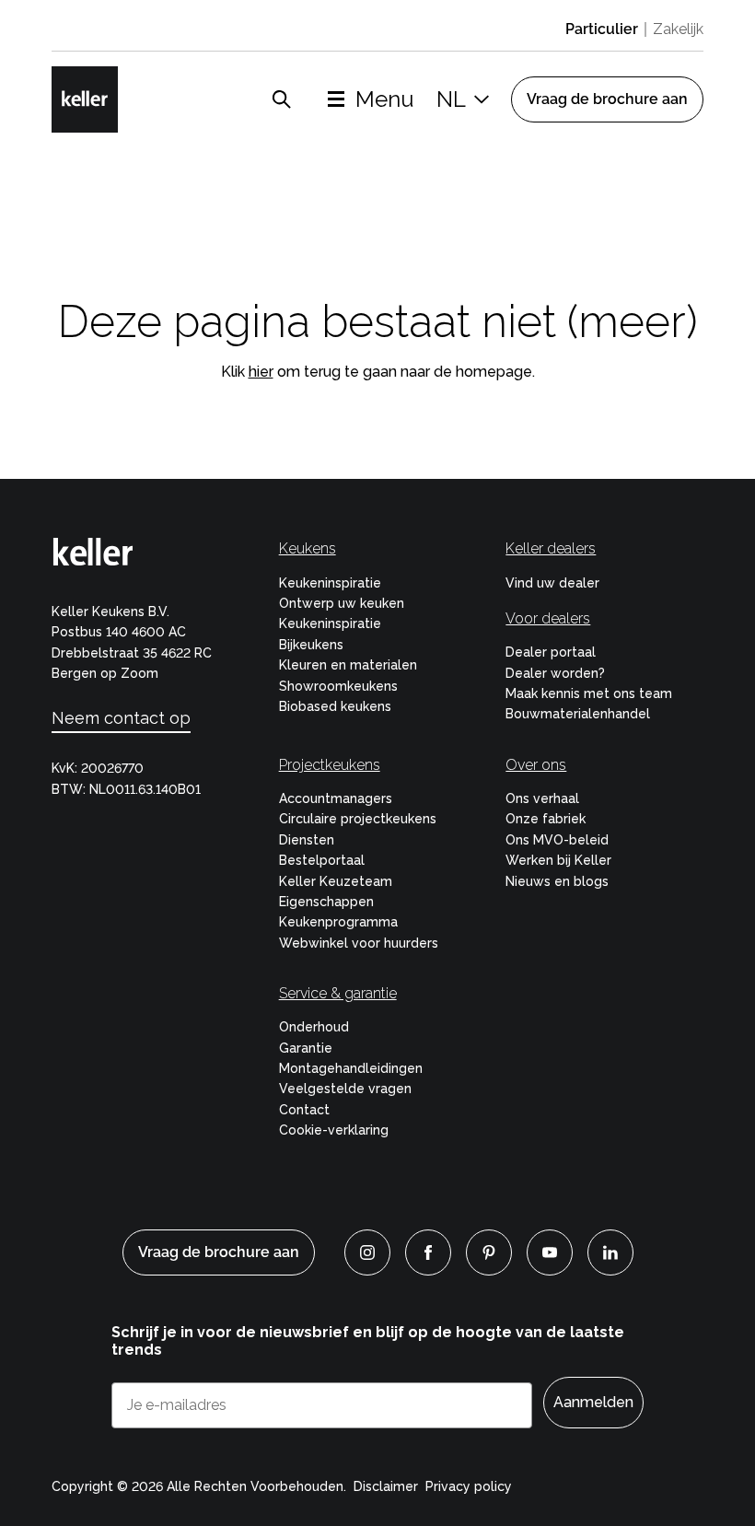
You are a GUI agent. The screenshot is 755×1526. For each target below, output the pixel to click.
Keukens (307, 548)
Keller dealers (550, 548)
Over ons (535, 765)
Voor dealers (547, 618)
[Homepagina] (85, 99)
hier (261, 371)
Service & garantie (338, 993)
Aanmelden (593, 1402)
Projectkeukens (329, 765)
